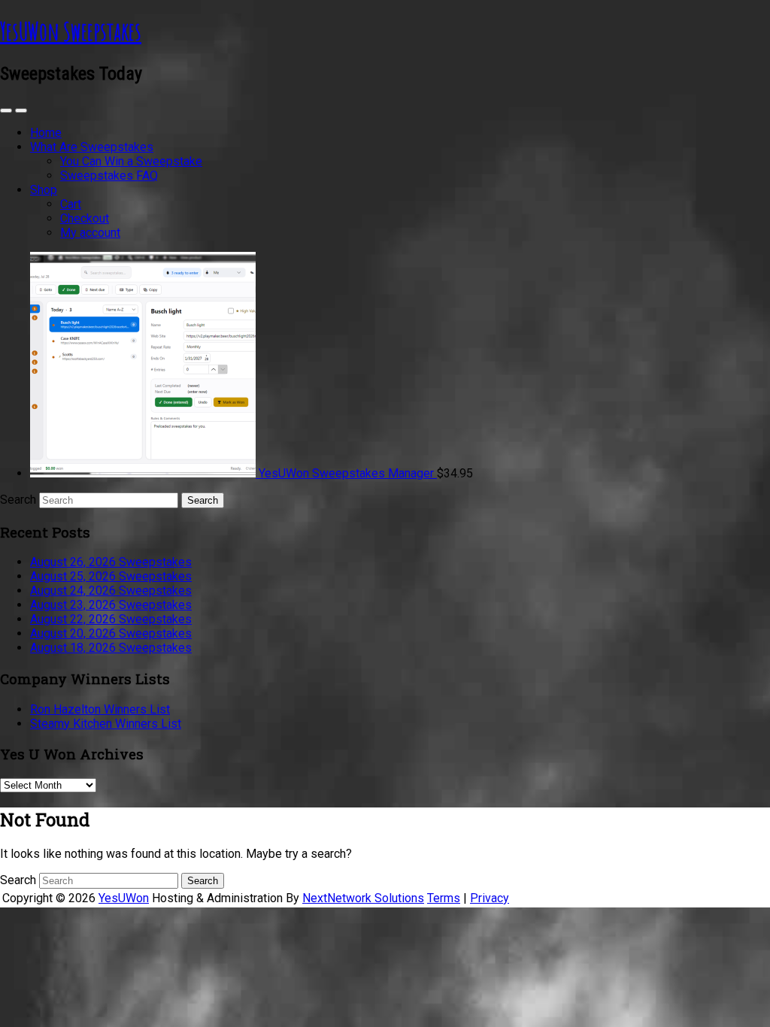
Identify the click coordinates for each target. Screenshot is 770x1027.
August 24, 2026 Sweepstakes (111, 590)
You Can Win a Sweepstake (131, 161)
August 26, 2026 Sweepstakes (111, 562)
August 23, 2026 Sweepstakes (111, 605)
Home (46, 133)
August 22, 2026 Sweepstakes (111, 619)
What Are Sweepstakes (91, 147)
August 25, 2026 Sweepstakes (111, 576)
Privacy (489, 898)
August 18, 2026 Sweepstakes (111, 648)
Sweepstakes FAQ (109, 175)
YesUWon (124, 898)
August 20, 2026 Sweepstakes (111, 633)
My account (90, 233)
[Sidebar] (6, 110)
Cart (70, 204)
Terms (443, 898)
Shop (43, 190)
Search (18, 499)
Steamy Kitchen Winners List (105, 723)
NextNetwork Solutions (363, 898)
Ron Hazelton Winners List (100, 709)
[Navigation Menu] (21, 110)
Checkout (84, 218)
